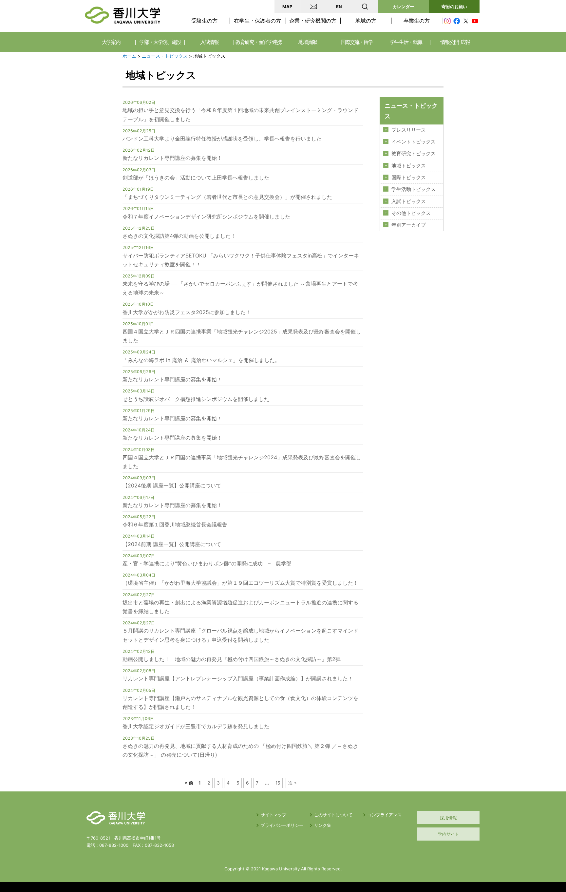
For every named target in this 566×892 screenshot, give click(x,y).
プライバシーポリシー (282, 825)
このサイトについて (333, 814)
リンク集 (322, 825)
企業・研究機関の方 (312, 20)
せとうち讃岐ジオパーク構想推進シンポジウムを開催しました (196, 399)
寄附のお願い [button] (454, 6)
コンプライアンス (385, 814)
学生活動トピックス (413, 189)
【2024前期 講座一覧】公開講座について (172, 544)
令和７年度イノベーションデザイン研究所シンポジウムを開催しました (206, 216)
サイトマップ (273, 814)
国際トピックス (408, 177)
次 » (292, 783)
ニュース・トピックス (165, 56)
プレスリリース (408, 130)
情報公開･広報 (455, 42)
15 (277, 783)
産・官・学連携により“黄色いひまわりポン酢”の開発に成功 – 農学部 (207, 563)
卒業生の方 (417, 20)
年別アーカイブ (408, 225)
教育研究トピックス (413, 154)
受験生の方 (204, 20)
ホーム (129, 56)
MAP (287, 6)
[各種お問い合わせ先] (313, 6)
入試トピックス (408, 201)
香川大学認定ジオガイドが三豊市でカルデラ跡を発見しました (196, 726)
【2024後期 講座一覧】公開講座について (172, 485)
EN (339, 6)
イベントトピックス (413, 142)
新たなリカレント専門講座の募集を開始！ (172, 158)
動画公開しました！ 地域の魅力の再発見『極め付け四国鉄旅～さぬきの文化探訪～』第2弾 (232, 659)
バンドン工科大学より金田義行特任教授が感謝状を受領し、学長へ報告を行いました (222, 138)
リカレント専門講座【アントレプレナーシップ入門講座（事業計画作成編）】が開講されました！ (238, 678)
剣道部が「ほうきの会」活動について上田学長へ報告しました (196, 177)
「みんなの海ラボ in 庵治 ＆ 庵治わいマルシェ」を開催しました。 (201, 360)
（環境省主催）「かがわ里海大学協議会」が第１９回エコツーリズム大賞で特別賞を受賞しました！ (240, 582)
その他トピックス (411, 213)
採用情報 (448, 817)
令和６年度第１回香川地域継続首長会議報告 (175, 524)
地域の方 (365, 20)
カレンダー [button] (403, 6)
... (267, 783)
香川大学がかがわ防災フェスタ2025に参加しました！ (187, 312)
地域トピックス (408, 166)
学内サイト (448, 834)
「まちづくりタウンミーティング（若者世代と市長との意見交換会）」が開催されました (227, 197)
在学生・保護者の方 (257, 20)
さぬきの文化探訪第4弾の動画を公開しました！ (179, 236)
